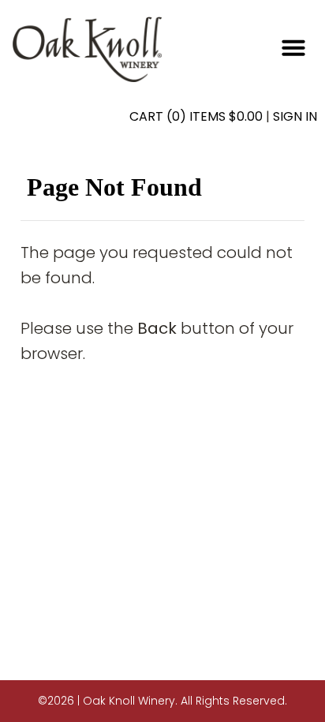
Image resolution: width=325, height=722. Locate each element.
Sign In (295, 116)
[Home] (87, 48)
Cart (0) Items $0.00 (196, 116)
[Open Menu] (293, 47)
